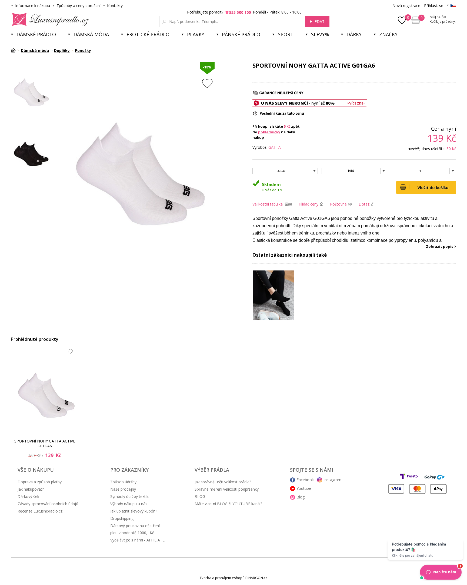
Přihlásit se (433, 5)
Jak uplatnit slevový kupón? (133, 511)
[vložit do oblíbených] (207, 83)
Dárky (354, 34)
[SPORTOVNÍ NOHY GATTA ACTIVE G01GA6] (46, 389)
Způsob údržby (123, 481)
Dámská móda (91, 34)
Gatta (274, 147)
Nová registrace (406, 5)
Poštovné (338, 204)
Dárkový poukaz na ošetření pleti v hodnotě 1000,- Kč (135, 529)
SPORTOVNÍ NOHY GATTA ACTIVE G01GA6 (44, 443)
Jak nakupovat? (31, 489)
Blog (300, 497)
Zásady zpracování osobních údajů (48, 503)
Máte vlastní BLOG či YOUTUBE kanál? (228, 503)
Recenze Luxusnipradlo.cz (40, 511)
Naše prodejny (123, 489)
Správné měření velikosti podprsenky (227, 489)
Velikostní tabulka (267, 204)
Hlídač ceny (308, 204)
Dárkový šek (28, 496)
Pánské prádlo (241, 34)
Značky (388, 34)
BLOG (200, 496)
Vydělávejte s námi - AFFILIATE (137, 540)
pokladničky (269, 132)
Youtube (303, 488)
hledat (317, 21)
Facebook (305, 479)
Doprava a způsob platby (40, 481)
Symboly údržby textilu (129, 496)
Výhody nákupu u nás (128, 503)
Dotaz (364, 204)
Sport (285, 34)
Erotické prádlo (147, 34)
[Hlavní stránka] (15, 50)
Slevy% (320, 34)
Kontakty (115, 5)
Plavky (195, 34)
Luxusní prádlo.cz (49, 19)
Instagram (332, 479)
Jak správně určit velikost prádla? (223, 481)
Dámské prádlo (36, 34)
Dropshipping (122, 518)
